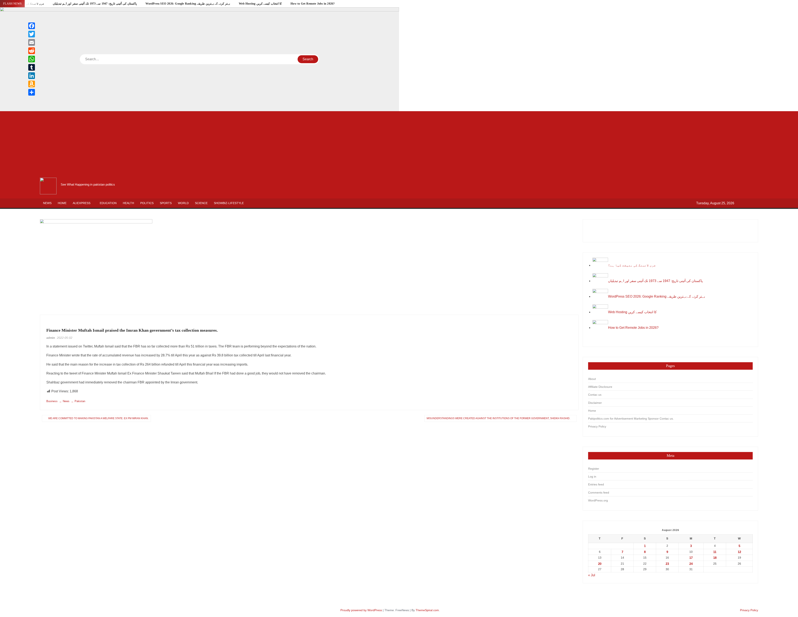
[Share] (31, 92)
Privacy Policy (597, 426)
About (592, 379)
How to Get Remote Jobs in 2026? (313, 3)
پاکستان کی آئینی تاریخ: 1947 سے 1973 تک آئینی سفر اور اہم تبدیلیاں (95, 3)
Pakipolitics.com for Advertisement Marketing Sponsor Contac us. (631, 418)
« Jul (591, 575)
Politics (147, 203)
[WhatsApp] (31, 59)
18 (715, 557)
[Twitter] (31, 34)
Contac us (594, 394)
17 (691, 557)
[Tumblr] (31, 67)
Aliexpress (81, 203)
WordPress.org (598, 500)
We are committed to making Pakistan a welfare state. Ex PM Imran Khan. (98, 418)
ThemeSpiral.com (427, 610)
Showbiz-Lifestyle (229, 203)
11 (714, 552)
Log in (592, 476)
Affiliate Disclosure (600, 386)
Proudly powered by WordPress (361, 610)
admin (50, 337)
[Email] (31, 42)
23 (667, 563)
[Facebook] (31, 26)
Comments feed (598, 492)
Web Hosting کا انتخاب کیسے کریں (260, 3)
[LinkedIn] (31, 75)
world (183, 203)
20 (599, 563)
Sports (166, 203)
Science (201, 203)
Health (128, 203)
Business (53, 323)
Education (108, 203)
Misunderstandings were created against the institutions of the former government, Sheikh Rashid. (498, 418)
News (47, 203)
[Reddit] (31, 51)
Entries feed (596, 484)
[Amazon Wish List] (31, 84)
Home (62, 203)
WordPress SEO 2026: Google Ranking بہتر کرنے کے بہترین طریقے (187, 3)
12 (739, 552)
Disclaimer (595, 402)
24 (691, 563)
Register (593, 468)
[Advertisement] (399, 144)
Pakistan (80, 401)
